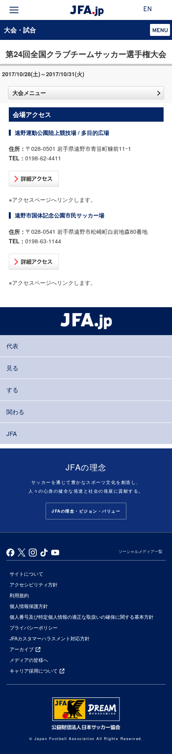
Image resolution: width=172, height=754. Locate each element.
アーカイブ (22, 648)
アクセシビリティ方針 (34, 584)
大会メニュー (29, 93)
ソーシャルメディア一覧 (140, 551)
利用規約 (19, 595)
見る (12, 367)
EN (147, 10)
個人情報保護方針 (29, 605)
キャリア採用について (34, 670)
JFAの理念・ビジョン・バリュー (86, 511)
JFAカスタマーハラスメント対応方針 (50, 638)
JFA (11, 433)
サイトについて (26, 573)
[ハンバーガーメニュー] (14, 10)
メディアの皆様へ (29, 659)
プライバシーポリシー (34, 627)
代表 (12, 345)
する (12, 389)
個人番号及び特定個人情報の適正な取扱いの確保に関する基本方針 (82, 616)
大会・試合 (20, 29)
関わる (15, 411)
